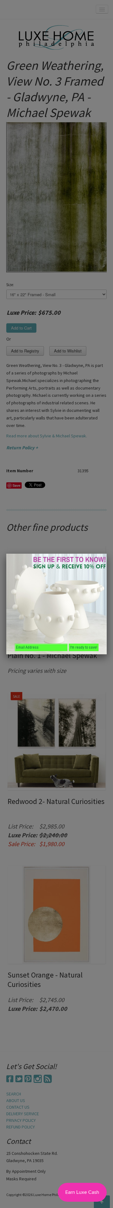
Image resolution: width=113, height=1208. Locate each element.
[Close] (106, 553)
